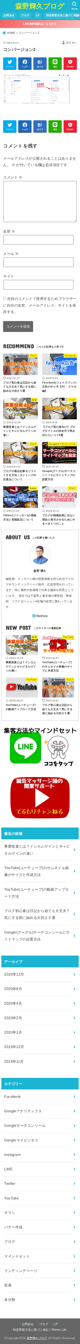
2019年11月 (14, 1061)
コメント (12, 177)
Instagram (12, 1155)
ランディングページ (20, 1271)
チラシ (9, 1213)
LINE (8, 1169)
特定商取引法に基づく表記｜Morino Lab (39, 1329)
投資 (8, 1285)
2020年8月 (13, 989)
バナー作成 (13, 1227)
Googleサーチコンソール (25, 1125)
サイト (8, 276)
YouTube (11, 1198)
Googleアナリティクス (23, 1111)
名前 (9, 231)
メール (11, 254)
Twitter (9, 1183)
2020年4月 (13, 1003)
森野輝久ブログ (40, 6)
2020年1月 (13, 1032)
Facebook (12, 1097)
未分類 (9, 1300)
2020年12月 (14, 974)
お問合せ (9, 15)
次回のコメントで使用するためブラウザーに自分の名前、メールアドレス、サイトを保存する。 (39, 305)
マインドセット (17, 1256)
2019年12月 (14, 1047)
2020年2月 (13, 1018)
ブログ (25, 15)
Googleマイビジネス (21, 1140)
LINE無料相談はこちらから (40, 23)
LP (38, 15)
